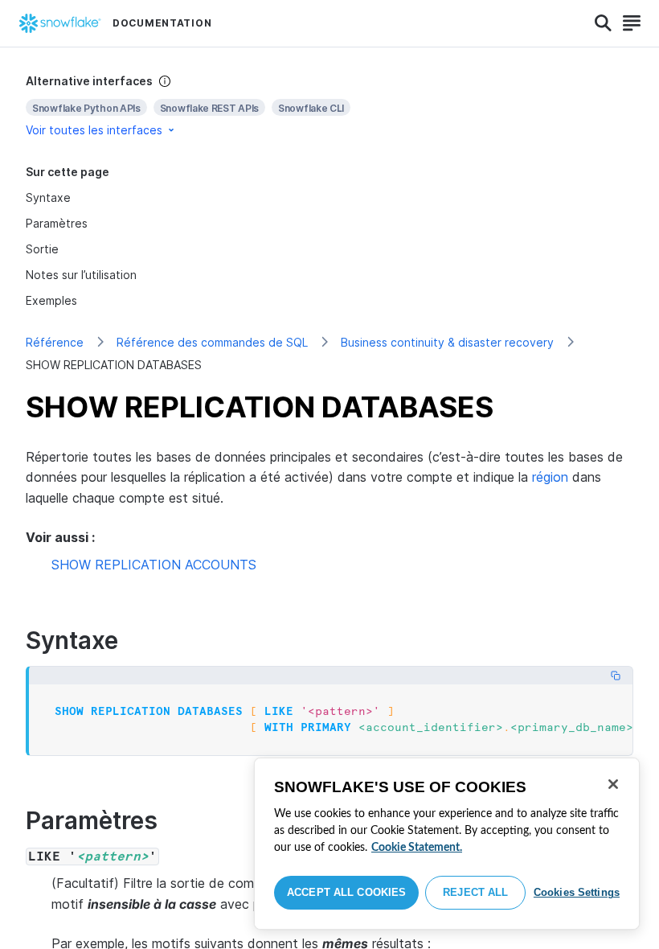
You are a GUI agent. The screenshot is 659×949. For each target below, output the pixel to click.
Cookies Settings (577, 892)
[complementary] (329, 105)
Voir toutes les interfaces (94, 130)
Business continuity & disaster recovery (447, 342)
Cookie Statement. (416, 847)
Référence (55, 342)
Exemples (51, 300)
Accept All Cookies (346, 892)
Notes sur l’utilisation (81, 274)
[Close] (613, 784)
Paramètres (57, 223)
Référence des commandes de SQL (212, 342)
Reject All (475, 892)
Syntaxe (48, 197)
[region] (447, 844)
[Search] (603, 23)
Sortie (42, 249)
